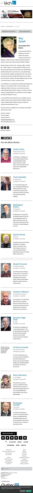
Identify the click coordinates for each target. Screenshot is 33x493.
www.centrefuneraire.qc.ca (7, 119)
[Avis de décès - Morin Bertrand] (16, 385)
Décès (17, 445)
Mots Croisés (24, 462)
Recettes (24, 459)
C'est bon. (28, 491)
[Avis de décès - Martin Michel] (16, 244)
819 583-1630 (4, 478)
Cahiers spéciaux (9, 462)
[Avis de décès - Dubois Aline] (16, 159)
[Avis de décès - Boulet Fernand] (16, 274)
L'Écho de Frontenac (13, 472)
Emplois (23, 445)
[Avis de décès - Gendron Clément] (16, 300)
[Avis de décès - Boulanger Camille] (16, 413)
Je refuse (22, 491)
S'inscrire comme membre (8, 451)
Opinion (24, 451)
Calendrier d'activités (24, 457)
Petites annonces (8, 459)
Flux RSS (9, 463)
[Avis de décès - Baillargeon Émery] (16, 215)
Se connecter (8, 452)
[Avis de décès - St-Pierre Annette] (16, 357)
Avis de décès (9, 26)
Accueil (2, 26)
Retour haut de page (8, 433)
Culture (25, 442)
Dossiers (24, 456)
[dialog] (16, 489)
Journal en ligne (24, 460)
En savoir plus (4, 490)
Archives (24, 454)
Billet (24, 449)
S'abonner (8, 449)
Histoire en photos (24, 463)
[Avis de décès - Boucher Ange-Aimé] (16, 328)
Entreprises (10, 445)
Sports (19, 442)
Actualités (12, 442)
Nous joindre (9, 454)
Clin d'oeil (24, 452)
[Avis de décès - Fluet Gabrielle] (16, 187)
